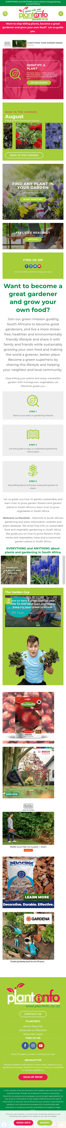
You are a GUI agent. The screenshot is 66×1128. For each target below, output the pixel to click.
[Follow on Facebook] (27, 266)
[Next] (59, 138)
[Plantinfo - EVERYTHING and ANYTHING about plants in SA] (33, 13)
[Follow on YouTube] (39, 266)
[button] (5, 13)
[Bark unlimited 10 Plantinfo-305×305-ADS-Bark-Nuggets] (28, 882)
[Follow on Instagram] (31, 266)
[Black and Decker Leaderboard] (33, 43)
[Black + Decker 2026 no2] (28, 827)
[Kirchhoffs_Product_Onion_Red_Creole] (28, 717)
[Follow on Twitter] (35, 266)
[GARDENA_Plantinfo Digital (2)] (28, 937)
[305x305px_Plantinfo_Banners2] (28, 772)
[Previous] (7, 138)
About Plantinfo (33, 1026)
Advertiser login (33, 1034)
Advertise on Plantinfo (33, 1030)
